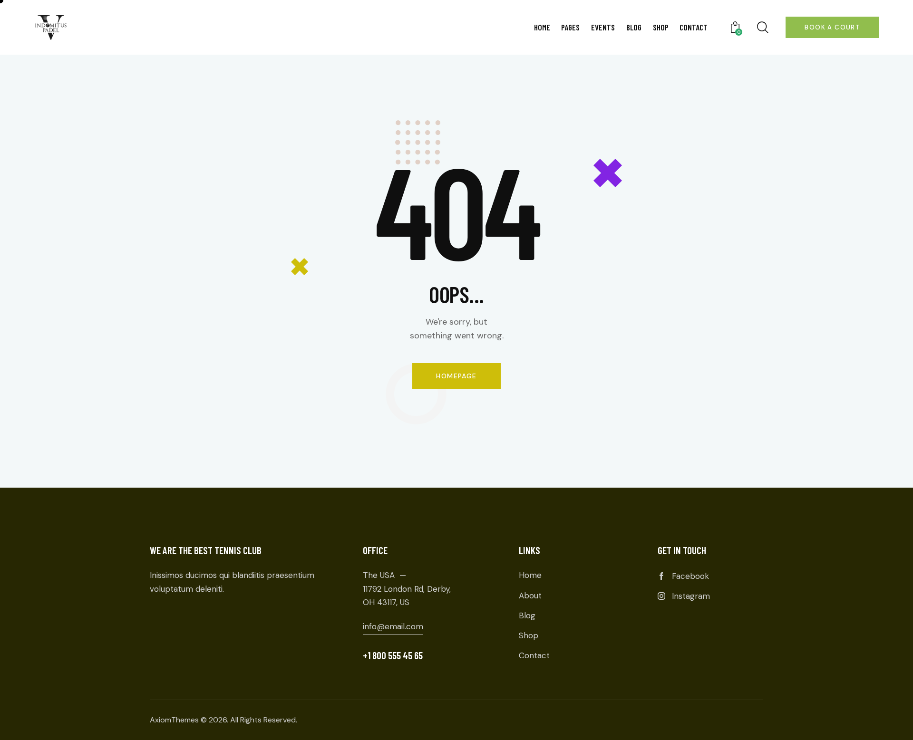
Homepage (456, 376)
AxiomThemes (174, 720)
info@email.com (393, 626)
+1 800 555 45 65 (393, 655)
